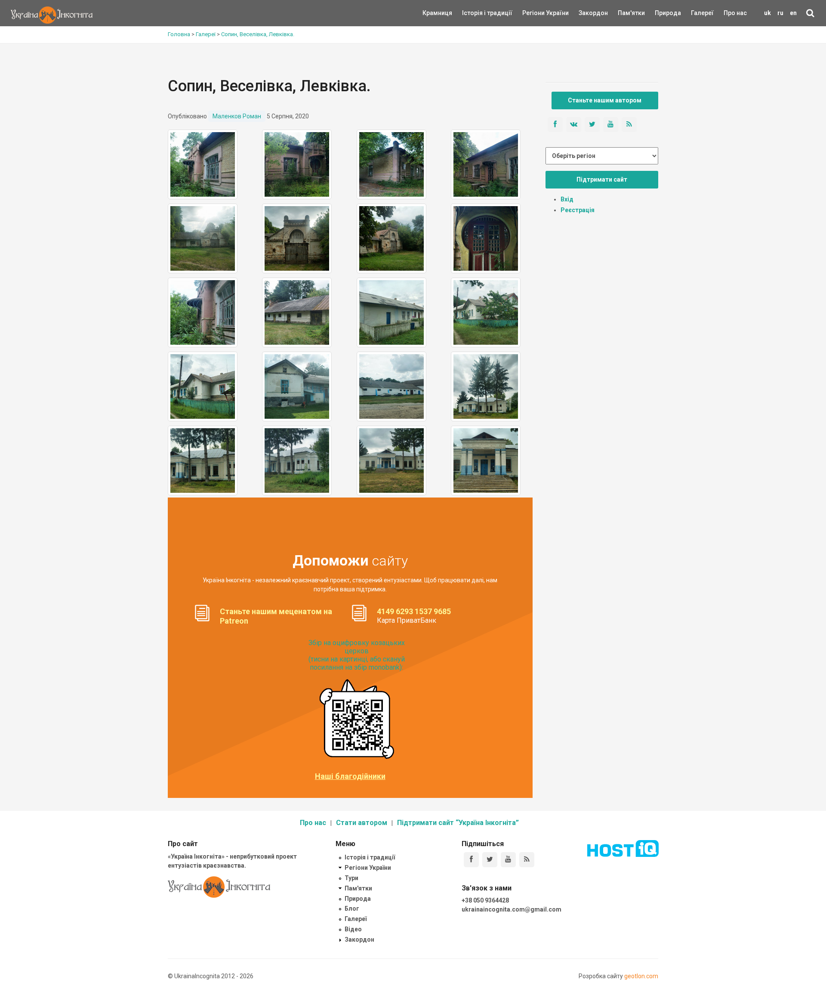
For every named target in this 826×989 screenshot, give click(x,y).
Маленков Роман (237, 116)
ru (780, 12)
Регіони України (534, 12)
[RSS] (526, 859)
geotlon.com (641, 976)
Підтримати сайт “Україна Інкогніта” (458, 823)
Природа (661, 12)
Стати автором (361, 823)
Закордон (586, 12)
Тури (351, 878)
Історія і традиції (474, 12)
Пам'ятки (625, 12)
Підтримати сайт (601, 179)
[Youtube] (508, 859)
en (793, 12)
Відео (353, 929)
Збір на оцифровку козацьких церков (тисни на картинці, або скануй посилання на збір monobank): (356, 655)
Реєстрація (578, 210)
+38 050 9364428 (485, 900)
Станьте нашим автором (604, 100)
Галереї (702, 12)
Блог (352, 908)
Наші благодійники (350, 776)
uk (767, 12)
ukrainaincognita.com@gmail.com (511, 909)
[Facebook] (471, 859)
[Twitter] (489, 859)
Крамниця (437, 12)
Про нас (735, 12)
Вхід (567, 199)
